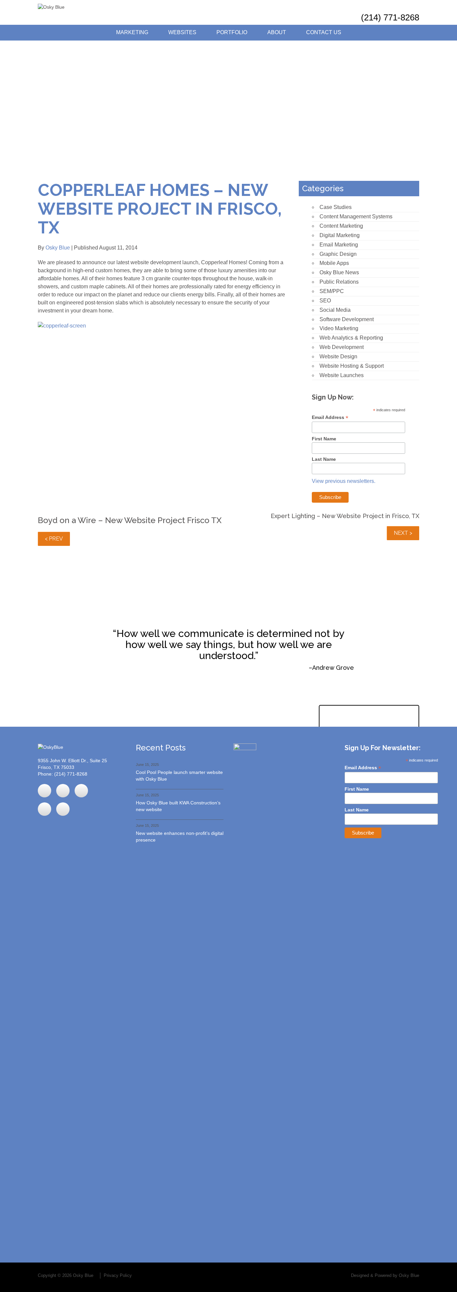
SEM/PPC (331, 291)
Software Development (346, 319)
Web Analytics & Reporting (351, 338)
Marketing (132, 32)
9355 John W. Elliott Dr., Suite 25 (72, 760)
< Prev (54, 538)
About (276, 32)
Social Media (335, 310)
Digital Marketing (339, 235)
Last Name (324, 459)
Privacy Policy (118, 1275)
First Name (324, 438)
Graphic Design (338, 254)
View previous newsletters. (343, 481)
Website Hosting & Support (351, 366)
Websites (182, 32)
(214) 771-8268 (390, 17)
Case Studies (335, 207)
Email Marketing (338, 244)
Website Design (338, 356)
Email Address (330, 417)
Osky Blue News (339, 272)
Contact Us (323, 32)
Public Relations (339, 282)
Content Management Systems (355, 216)
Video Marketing (338, 328)
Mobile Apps (334, 263)
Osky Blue (57, 247)
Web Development (341, 347)
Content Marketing (341, 226)
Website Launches (341, 375)
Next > (403, 533)
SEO (325, 300)
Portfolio (231, 32)
